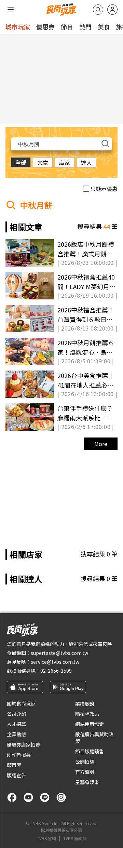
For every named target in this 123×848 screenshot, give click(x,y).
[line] (45, 797)
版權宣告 (16, 775)
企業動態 (16, 734)
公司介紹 (16, 713)
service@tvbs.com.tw (55, 661)
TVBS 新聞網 (74, 838)
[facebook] (12, 797)
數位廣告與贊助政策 (94, 737)
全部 (20, 162)
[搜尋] (98, 9)
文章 (42, 162)
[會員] (112, 9)
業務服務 (84, 703)
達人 (86, 162)
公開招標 (84, 761)
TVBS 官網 (46, 838)
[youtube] (28, 797)
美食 (104, 26)
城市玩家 (17, 26)
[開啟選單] (10, 9)
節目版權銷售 (89, 751)
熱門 (85, 26)
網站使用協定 (89, 724)
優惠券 (45, 26)
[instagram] (61, 797)
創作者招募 (19, 754)
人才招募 (16, 724)
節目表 (14, 765)
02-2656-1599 (56, 670)
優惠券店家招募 (23, 744)
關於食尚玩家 (21, 703)
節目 (67, 26)
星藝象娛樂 (87, 782)
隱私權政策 (87, 713)
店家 (64, 162)
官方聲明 (84, 771)
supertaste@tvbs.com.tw (59, 652)
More (100, 444)
